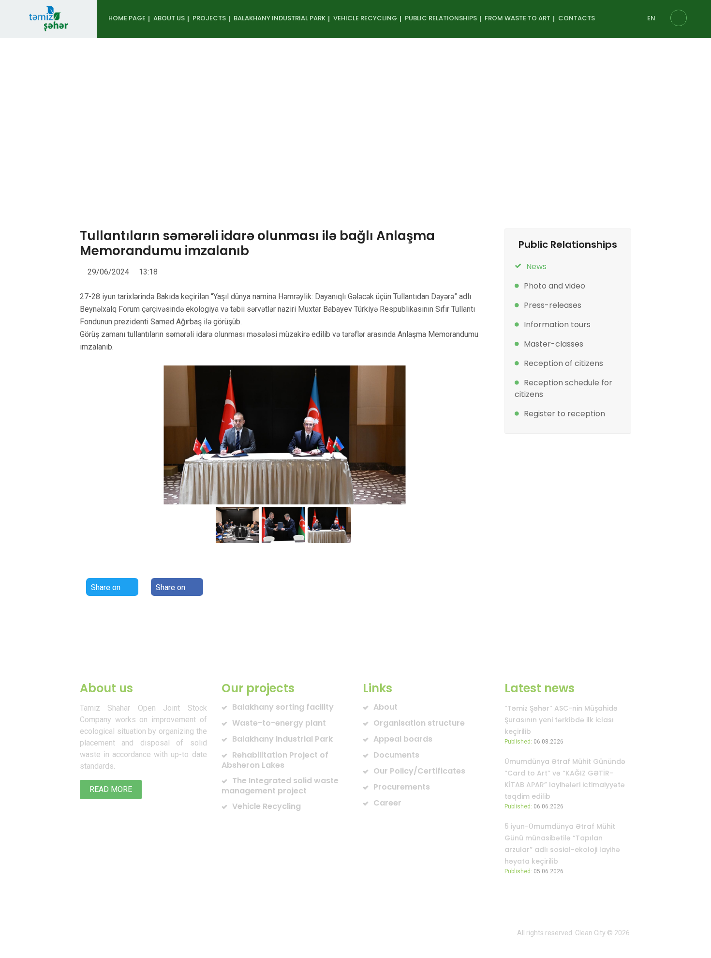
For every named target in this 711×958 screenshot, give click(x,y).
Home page (127, 18)
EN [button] (651, 18)
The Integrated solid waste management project (280, 785)
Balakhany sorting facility (283, 707)
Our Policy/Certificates (419, 770)
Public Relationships (226, 132)
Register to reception (564, 413)
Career (387, 802)
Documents (396, 754)
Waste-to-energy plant (279, 723)
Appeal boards (402, 739)
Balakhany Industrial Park (282, 739)
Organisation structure (419, 723)
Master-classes (553, 344)
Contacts (576, 18)
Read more (110, 789)
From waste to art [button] (517, 18)
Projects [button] (209, 18)
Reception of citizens (563, 363)
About (385, 707)
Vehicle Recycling (266, 806)
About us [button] (169, 18)
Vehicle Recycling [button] (365, 18)
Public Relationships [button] (441, 18)
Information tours (557, 324)
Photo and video (554, 285)
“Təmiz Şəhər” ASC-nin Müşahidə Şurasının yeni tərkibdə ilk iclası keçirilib (561, 719)
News (318, 132)
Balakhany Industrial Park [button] (280, 18)
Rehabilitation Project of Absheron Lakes (275, 760)
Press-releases (552, 305)
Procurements (401, 786)
